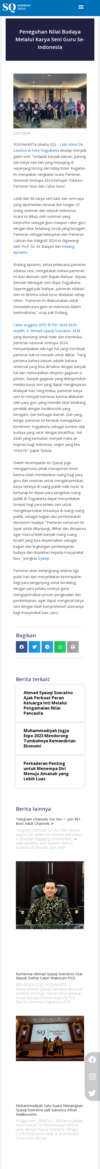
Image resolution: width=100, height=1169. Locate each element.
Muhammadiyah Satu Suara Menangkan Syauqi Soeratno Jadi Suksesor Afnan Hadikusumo (49, 1110)
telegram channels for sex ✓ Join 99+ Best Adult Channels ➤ (48, 821)
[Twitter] (92, 1093)
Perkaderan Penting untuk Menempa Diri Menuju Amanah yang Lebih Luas (46, 771)
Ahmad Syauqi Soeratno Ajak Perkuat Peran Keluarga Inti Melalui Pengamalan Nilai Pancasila (48, 703)
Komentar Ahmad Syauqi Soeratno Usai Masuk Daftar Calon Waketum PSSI (49, 976)
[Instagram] (92, 1076)
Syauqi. (44, 558)
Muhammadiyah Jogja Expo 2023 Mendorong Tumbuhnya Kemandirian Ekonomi (50, 738)
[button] (81, 7)
